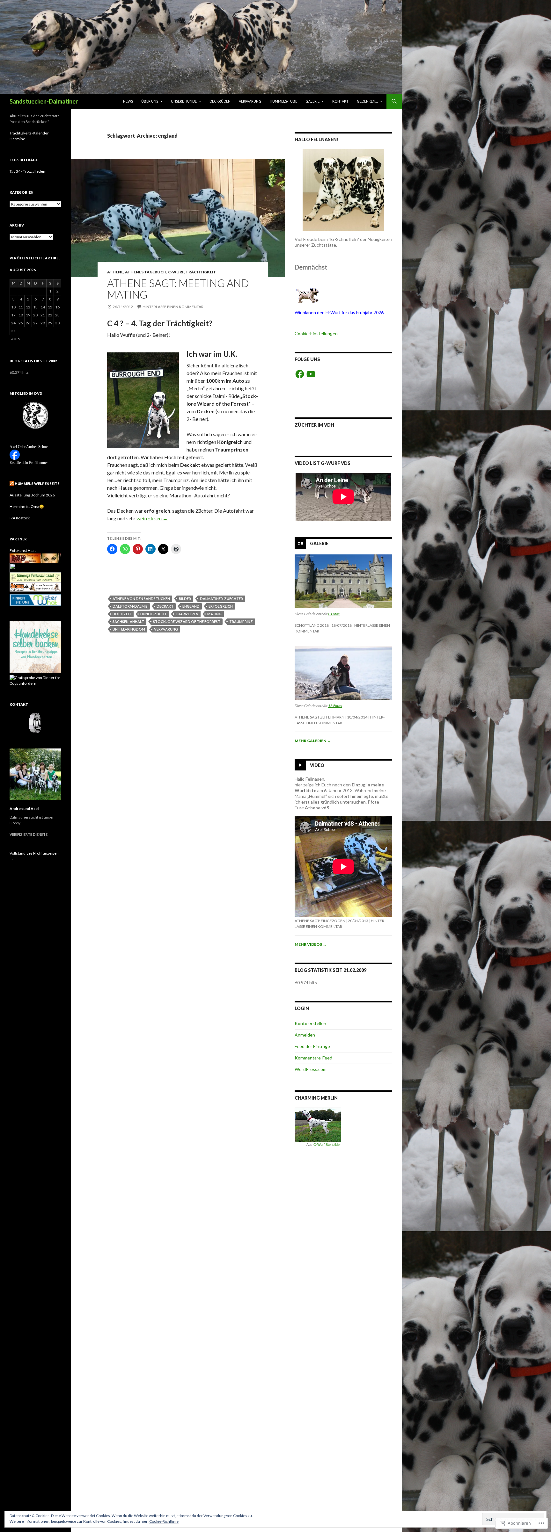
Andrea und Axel (24, 808)
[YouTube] (311, 374)
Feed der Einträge (312, 1046)
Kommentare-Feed (313, 1057)
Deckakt (165, 606)
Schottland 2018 (312, 625)
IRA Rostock (20, 518)
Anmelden (305, 1034)
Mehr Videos (311, 944)
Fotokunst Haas (23, 550)
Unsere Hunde (184, 101)
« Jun (15, 338)
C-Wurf (176, 272)
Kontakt (340, 101)
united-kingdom (129, 629)
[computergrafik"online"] (35, 557)
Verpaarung (250, 101)
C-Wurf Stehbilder (327, 1144)
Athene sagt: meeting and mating (178, 289)
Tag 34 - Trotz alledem (28, 171)
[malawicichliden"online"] (35, 567)
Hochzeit (122, 614)
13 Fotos (335, 705)
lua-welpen (187, 614)
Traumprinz (241, 621)
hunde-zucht (153, 614)
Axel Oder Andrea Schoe (29, 446)
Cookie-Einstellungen (316, 333)
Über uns (149, 101)
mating (214, 614)
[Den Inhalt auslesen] (12, 483)
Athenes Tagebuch (145, 272)
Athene (115, 272)
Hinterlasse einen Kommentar (173, 306)
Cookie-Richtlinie (164, 1521)
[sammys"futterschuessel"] (35, 576)
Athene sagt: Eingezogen (320, 920)
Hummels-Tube (283, 101)
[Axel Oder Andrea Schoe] (15, 454)
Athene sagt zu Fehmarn (319, 717)
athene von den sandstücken (141, 598)
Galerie (312, 101)
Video (317, 765)
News (128, 101)
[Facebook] (300, 374)
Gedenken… (367, 101)
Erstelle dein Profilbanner (29, 462)
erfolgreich (221, 606)
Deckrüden (220, 101)
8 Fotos (334, 613)
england (191, 606)
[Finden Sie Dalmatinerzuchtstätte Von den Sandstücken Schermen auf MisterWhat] (35, 600)
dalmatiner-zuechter (221, 598)
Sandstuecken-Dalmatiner (44, 101)
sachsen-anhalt (128, 621)
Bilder (185, 598)
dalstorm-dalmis (130, 606)
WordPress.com (311, 1069)
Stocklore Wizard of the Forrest (186, 621)
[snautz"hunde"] (35, 586)
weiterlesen (152, 518)
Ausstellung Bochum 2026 (32, 495)
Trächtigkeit (201, 272)
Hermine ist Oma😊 (27, 506)
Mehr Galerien (313, 740)
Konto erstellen (310, 1023)
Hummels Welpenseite (37, 483)
